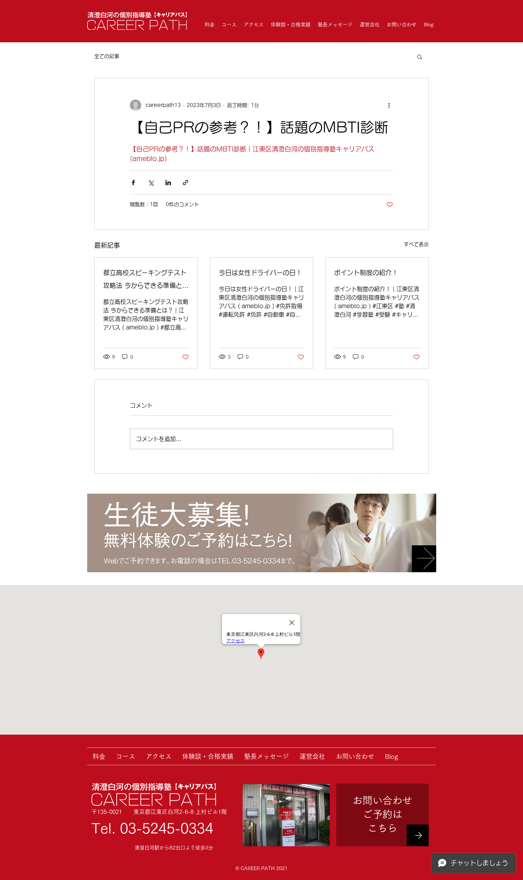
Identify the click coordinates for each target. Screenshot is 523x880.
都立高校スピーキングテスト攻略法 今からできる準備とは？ (144, 280)
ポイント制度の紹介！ (366, 272)
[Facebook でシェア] (133, 182)
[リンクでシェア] (185, 182)
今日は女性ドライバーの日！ (260, 272)
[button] (419, 56)
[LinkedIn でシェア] (168, 182)
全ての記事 (106, 56)
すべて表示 (416, 244)
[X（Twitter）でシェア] (150, 182)
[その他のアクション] (389, 105)
